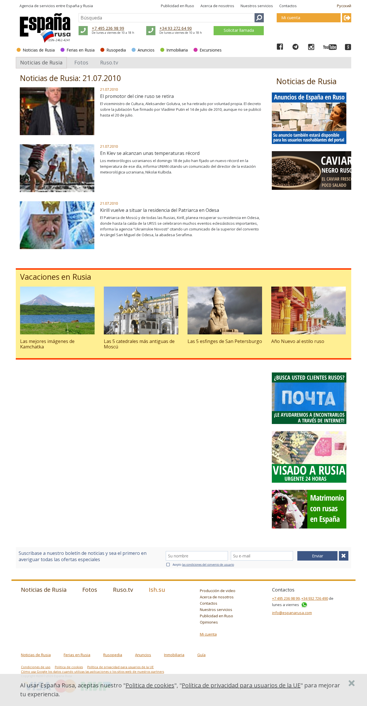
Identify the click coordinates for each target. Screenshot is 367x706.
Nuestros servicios (257, 5)
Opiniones (209, 622)
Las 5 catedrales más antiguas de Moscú (139, 344)
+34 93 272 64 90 (175, 28)
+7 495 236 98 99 (108, 28)
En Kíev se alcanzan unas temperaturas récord (150, 153)
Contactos (288, 5)
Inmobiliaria (177, 50)
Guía (201, 654)
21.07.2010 (109, 89)
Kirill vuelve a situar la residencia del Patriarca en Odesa (159, 210)
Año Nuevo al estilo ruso (297, 341)
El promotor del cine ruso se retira (137, 96)
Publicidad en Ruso (177, 5)
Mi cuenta (208, 634)
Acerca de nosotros (217, 5)
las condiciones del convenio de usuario (208, 565)
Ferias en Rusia (81, 50)
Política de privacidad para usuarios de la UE (120, 667)
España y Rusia (79, 5)
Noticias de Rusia (39, 50)
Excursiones (211, 50)
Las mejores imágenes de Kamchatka (47, 344)
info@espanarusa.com (292, 612)
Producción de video (217, 590)
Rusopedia (116, 50)
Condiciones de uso (35, 667)
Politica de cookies (69, 667)
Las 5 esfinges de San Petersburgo (225, 341)
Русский (344, 5)
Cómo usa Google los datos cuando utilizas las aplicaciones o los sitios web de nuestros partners (92, 672)
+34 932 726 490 (314, 598)
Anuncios (146, 50)
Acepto (203, 565)
